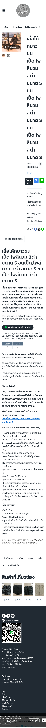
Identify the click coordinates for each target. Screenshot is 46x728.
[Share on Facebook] (35, 229)
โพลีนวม (30, 558)
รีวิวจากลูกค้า (7, 706)
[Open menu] (3, 10)
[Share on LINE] (42, 229)
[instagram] (8, 616)
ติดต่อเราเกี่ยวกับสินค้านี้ (19, 327)
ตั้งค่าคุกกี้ (34, 720)
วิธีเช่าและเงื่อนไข (8, 700)
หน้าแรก (6, 27)
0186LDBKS (13, 564)
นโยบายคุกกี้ (6, 724)
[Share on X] (39, 229)
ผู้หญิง (38, 213)
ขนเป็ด (20, 558)
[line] (13, 616)
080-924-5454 (16, 682)
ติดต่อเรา (29, 182)
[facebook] (4, 616)
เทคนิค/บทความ (8, 703)
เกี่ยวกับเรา (6, 697)
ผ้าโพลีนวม (18, 27)
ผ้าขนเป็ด (30, 221)
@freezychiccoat (14, 679)
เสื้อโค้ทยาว (31, 217)
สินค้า (4, 694)
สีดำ (40, 558)
